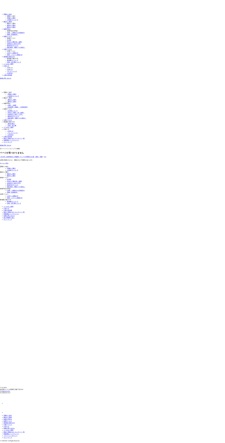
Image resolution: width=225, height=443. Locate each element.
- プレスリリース (12, 133)
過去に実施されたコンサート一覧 (14, 138)
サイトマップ (8, 142)
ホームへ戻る (4, 163)
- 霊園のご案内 (11, 94)
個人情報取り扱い (9, 217)
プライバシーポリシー (11, 436)
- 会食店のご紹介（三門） (15, 114)
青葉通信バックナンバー (11, 140)
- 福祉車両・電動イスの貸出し (16, 118)
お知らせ (6, 66)
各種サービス (8, 36)
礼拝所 (9, 40)
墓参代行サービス (12, 45)
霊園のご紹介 (8, 14)
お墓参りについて (12, 20)
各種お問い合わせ (5, 78)
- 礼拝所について (12, 111)
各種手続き (7, 29)
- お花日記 (10, 134)
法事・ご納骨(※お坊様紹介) (16, 32)
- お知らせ (10, 131)
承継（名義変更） (12, 34)
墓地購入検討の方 (9, 56)
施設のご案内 (8, 21)
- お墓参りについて (13, 96)
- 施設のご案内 (11, 99)
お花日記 (10, 73)
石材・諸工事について (14, 62)
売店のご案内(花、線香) (14, 42)
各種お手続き (8, 419)
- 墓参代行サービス (13, 116)
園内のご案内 (11, 27)
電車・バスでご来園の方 (14, 55)
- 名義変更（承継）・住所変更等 (17, 107)
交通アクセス (8, 49)
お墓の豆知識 (8, 75)
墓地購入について (12, 60)
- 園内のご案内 (11, 101)
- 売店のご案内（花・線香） (16, 112)
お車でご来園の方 (12, 53)
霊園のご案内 (11, 18)
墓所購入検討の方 (9, 423)
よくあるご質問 (8, 64)
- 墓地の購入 (11, 123)
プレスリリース (12, 71)
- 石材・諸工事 (11, 125)
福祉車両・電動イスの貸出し (16, 47)
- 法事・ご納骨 (11, 105)
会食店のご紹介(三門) (14, 43)
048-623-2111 (6, 391)
